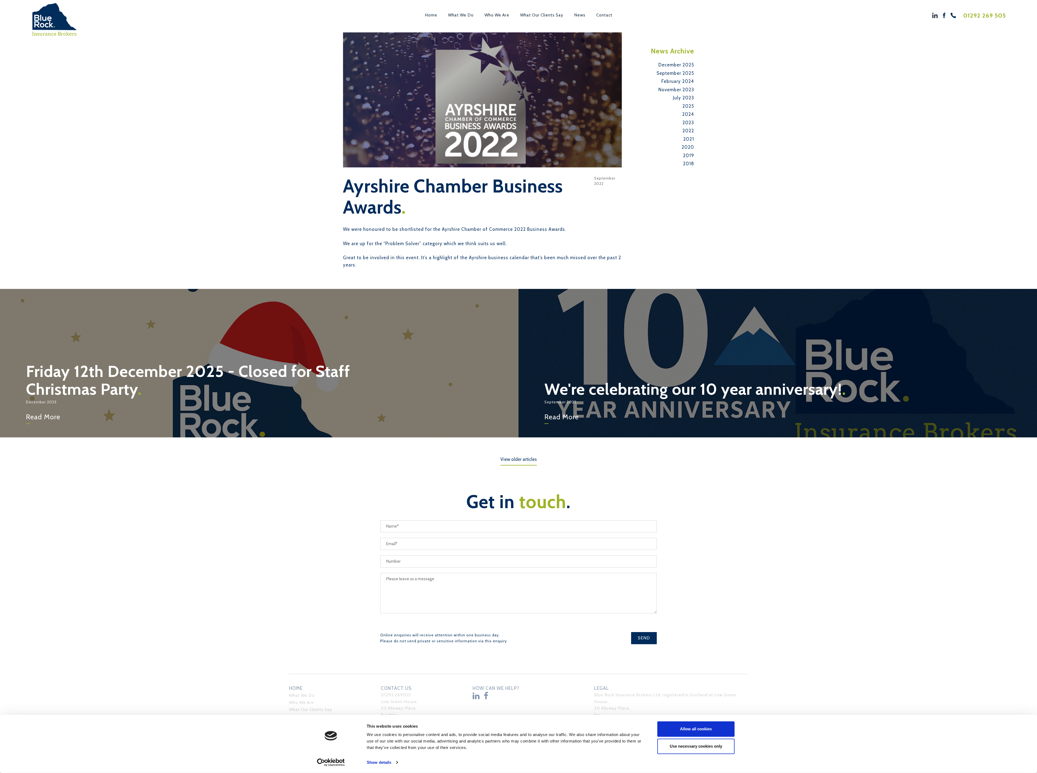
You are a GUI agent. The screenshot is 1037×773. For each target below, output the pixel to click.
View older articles (518, 459)
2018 (688, 163)
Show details (379, 762)
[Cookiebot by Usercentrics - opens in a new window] (331, 762)
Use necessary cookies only (696, 746)
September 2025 (675, 73)
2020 (688, 147)
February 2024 (677, 81)
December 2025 (676, 64)
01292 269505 (396, 694)
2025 (688, 106)
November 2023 (676, 89)
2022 (688, 130)
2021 (688, 139)
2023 (688, 122)
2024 (688, 114)
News (579, 15)
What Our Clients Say (541, 15)
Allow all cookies (696, 729)
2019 (688, 155)
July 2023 (683, 97)
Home (431, 15)
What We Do (461, 15)
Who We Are (496, 15)
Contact (604, 15)
